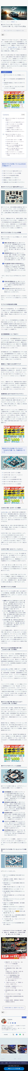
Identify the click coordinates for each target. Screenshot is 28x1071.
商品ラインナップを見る (13, 1068)
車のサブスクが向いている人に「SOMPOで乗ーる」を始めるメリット (15, 136)
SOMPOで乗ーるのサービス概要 (14, 139)
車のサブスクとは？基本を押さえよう (15, 122)
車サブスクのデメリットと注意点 (14, 151)
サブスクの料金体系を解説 (13, 126)
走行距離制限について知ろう (13, 127)
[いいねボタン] (2, 35)
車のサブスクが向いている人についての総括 (15, 154)
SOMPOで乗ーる (12, 47)
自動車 (6, 1062)
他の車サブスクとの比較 (12, 143)
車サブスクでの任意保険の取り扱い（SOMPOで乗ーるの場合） (15, 146)
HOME (2, 1062)
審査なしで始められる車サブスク (14, 129)
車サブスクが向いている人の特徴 (14, 124)
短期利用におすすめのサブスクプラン (15, 131)
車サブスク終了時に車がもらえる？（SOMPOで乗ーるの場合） (15, 149)
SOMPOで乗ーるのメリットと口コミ (15, 141)
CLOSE (23, 114)
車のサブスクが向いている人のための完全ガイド (15, 119)
